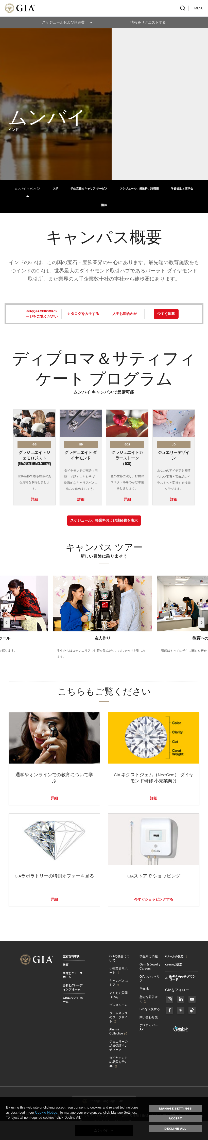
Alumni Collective (116, 1031)
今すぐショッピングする (153, 899)
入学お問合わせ (124, 313)
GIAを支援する (150, 1009)
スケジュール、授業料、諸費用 (139, 188)
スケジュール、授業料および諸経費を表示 (104, 520)
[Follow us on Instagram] (169, 1010)
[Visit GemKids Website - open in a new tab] (181, 1028)
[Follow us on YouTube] (192, 999)
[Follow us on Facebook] (169, 999)
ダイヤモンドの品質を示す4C (118, 1062)
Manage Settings (175, 1108)
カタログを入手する (83, 313)
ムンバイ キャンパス (28, 188)
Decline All (175, 1128)
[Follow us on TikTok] (192, 1010)
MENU (198, 8)
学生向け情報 (149, 956)
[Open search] (183, 8)
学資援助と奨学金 (182, 188)
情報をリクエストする (148, 22)
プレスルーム (118, 1005)
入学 (55, 188)
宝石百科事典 (71, 956)
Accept (175, 1118)
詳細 (34, 499)
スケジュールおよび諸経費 (63, 22)
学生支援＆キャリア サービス (89, 188)
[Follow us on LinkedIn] (181, 999)
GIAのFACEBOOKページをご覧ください (42, 314)
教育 (65, 964)
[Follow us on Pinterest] (181, 1010)
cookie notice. (46, 1112)
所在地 (144, 989)
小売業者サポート (118, 970)
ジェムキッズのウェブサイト (118, 1017)
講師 (104, 205)
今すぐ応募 (166, 313)
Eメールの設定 (174, 956)
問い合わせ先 (149, 1017)
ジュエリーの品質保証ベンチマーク (118, 1045)
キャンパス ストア (118, 983)
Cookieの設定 (173, 964)
